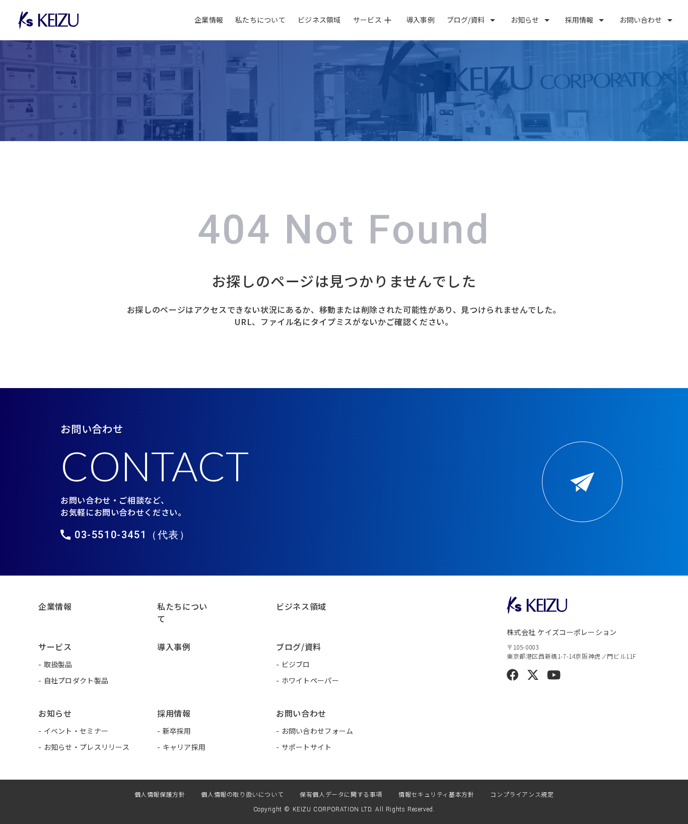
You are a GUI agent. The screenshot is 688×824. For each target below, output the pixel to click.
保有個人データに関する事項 (341, 794)
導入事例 (420, 20)
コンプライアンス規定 (522, 794)
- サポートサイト (304, 747)
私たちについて (260, 20)
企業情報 (208, 20)
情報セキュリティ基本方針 (436, 794)
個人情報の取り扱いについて (242, 794)
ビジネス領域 (319, 20)
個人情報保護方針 (159, 794)
